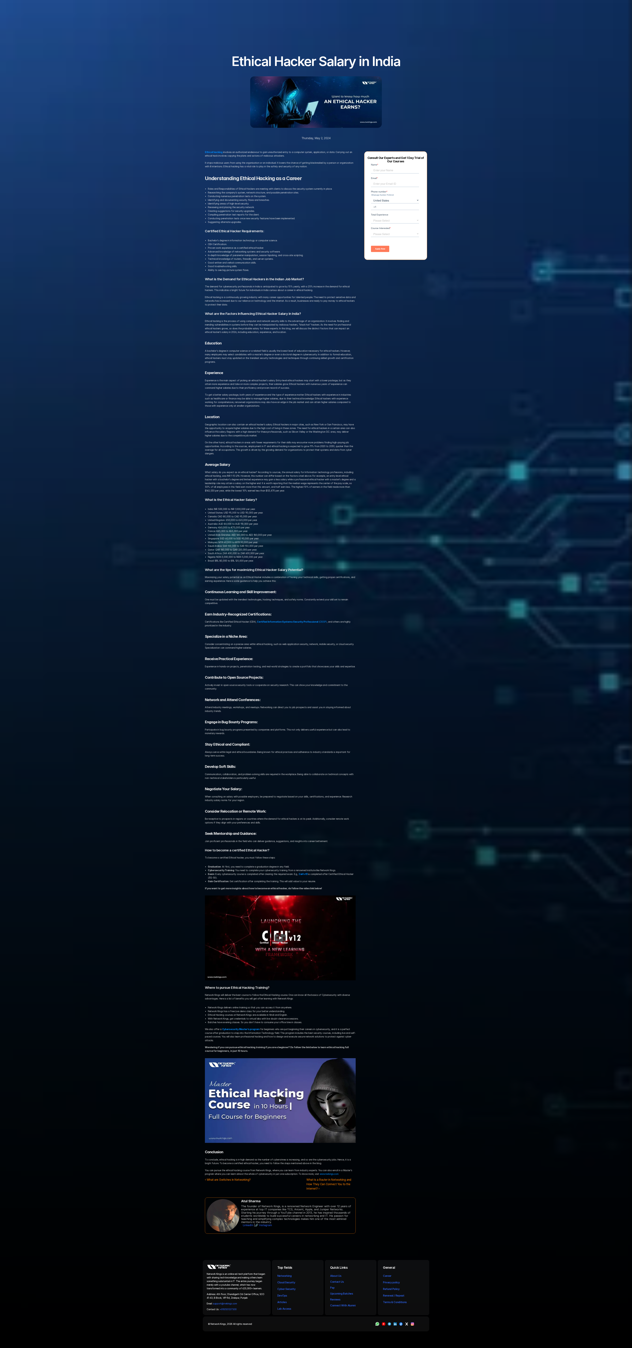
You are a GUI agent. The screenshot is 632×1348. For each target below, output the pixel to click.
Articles (282, 1302)
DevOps (282, 1295)
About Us (335, 1275)
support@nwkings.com (225, 1303)
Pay (332, 1287)
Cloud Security (286, 1282)
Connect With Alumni (343, 1305)
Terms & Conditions (395, 1302)
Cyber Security (286, 1289)
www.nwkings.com (329, 1173)
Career (387, 1275)
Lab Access (284, 1308)
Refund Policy (391, 1289)
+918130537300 (228, 1309)
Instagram (265, 1225)
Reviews (335, 1299)
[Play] (280, 938)
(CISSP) (292, 621)
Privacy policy (391, 1282)
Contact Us (337, 1281)
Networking (284, 1275)
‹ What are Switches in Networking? (228, 1179)
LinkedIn (248, 1225)
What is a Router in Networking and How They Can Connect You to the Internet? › (329, 1184)
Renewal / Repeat (393, 1295)
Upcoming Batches (341, 1293)
